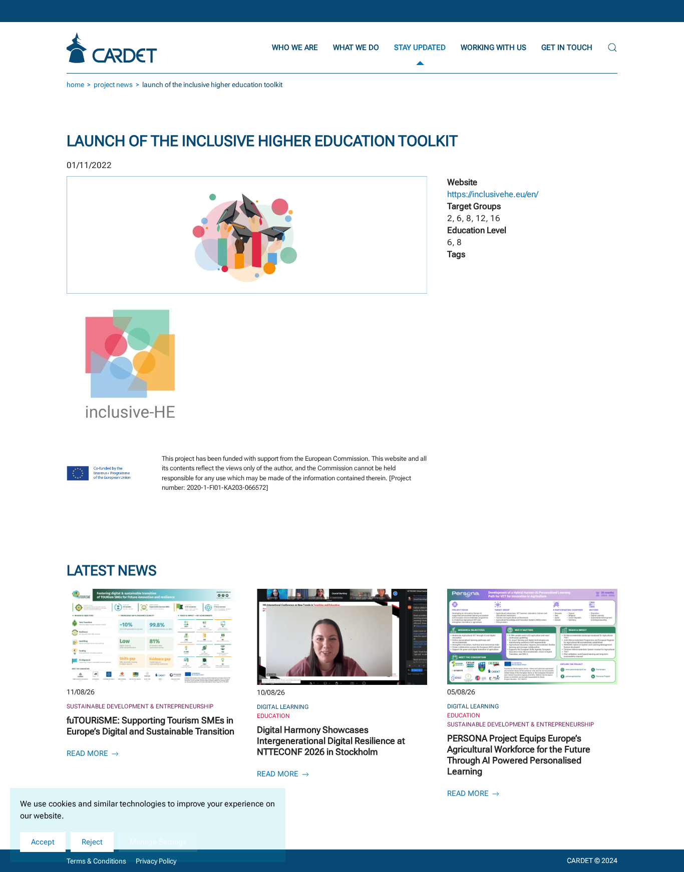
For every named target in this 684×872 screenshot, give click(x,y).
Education (273, 715)
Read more (88, 753)
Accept (43, 841)
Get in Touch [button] (566, 47)
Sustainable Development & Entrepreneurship (140, 706)
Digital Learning (282, 706)
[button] (612, 47)
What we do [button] (356, 47)
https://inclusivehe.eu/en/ (492, 194)
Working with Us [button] (493, 47)
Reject (92, 841)
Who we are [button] (295, 47)
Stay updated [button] (420, 47)
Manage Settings (158, 841)
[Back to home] (113, 47)
